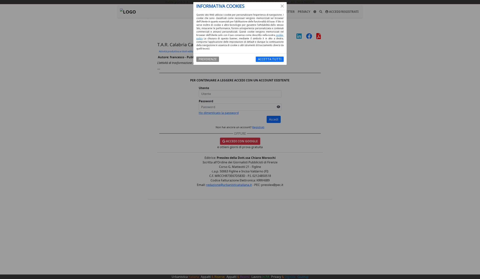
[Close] (282, 6)
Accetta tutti (269, 59)
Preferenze (208, 59)
